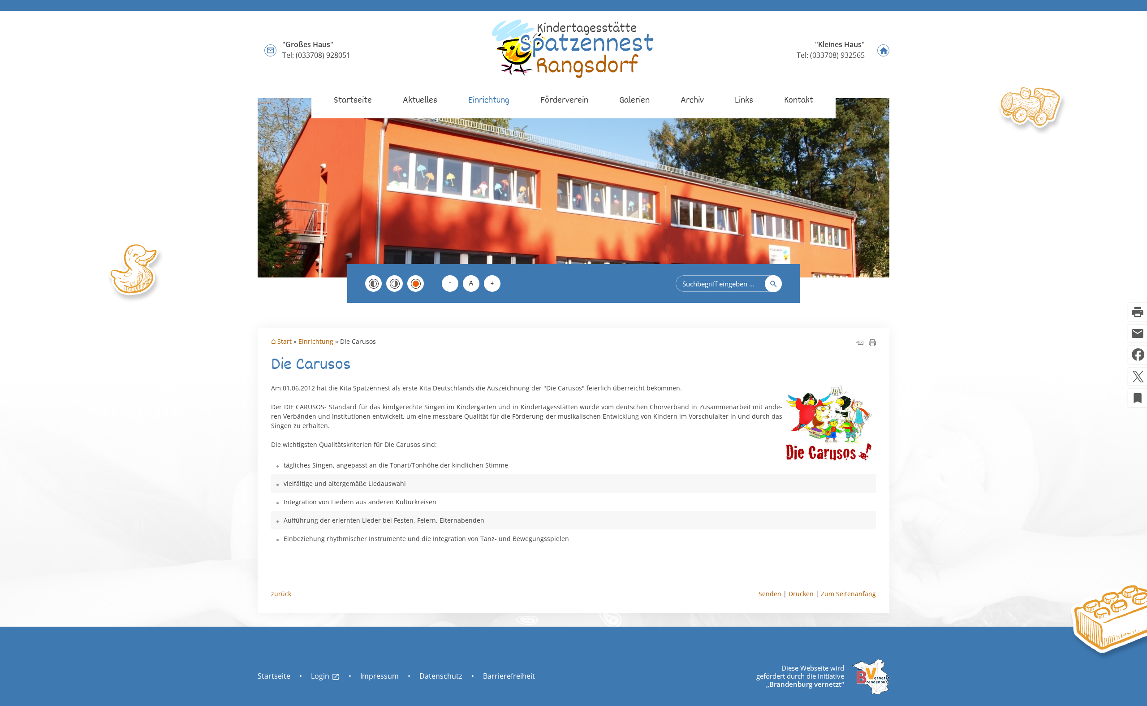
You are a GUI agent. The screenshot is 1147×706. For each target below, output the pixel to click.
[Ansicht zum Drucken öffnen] (872, 343)
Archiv (692, 101)
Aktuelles (420, 101)
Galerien (634, 101)
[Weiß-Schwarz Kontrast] (394, 283)
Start (284, 342)
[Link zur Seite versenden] (859, 343)
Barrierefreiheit (509, 676)
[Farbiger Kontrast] (415, 283)
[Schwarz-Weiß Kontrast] (373, 283)
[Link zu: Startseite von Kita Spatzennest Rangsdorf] (573, 49)
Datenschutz (440, 676)
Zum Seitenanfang (848, 593)
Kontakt (798, 101)
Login (325, 676)
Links (744, 101)
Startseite (353, 101)
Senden (770, 593)
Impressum (379, 676)
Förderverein (564, 101)
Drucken (801, 593)
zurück (281, 593)
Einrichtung (488, 101)
